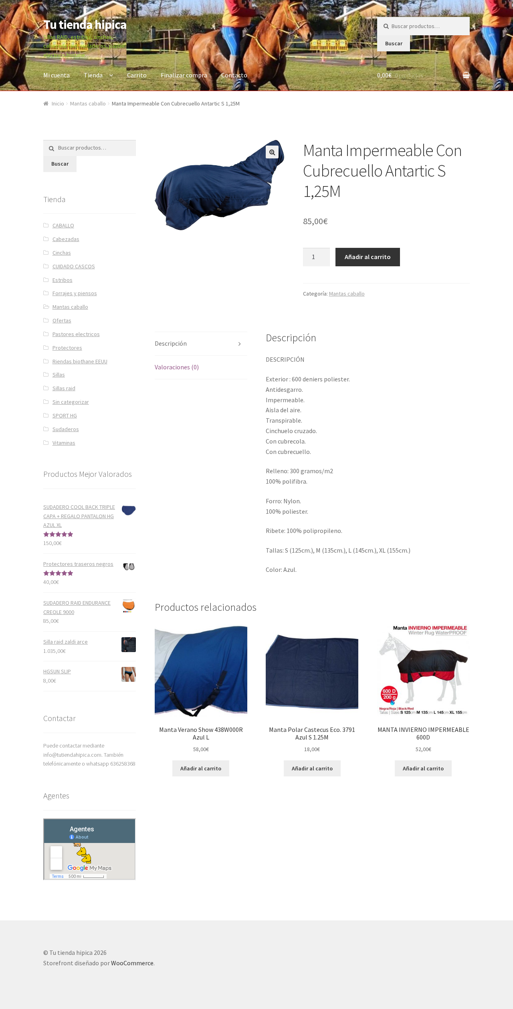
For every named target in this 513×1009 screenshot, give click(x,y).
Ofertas (62, 320)
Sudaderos (66, 429)
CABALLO (63, 225)
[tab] (201, 344)
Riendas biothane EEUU (80, 361)
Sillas (59, 374)
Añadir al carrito (368, 257)
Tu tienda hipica (85, 24)
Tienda (93, 75)
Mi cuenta (56, 75)
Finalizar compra (184, 75)
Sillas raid (64, 388)
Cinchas (62, 252)
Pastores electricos (76, 334)
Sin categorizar (71, 401)
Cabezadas (66, 239)
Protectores (67, 347)
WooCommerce (132, 963)
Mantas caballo (88, 103)
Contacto (234, 75)
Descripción (171, 343)
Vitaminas (64, 442)
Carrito (137, 75)
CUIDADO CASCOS (74, 266)
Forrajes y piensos (75, 293)
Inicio (58, 103)
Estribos (63, 280)
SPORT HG (65, 415)
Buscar (393, 43)
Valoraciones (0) (177, 367)
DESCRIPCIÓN (285, 359)
